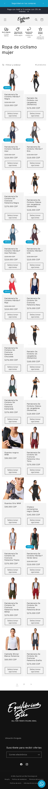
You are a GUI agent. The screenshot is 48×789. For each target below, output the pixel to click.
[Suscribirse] (38, 755)
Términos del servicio (36, 779)
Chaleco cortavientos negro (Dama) (33, 509)
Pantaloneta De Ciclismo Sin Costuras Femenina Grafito (34, 657)
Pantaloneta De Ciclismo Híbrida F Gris (35, 149)
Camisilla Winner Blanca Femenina (11, 655)
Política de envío (15, 783)
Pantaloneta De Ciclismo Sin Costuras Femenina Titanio (11, 556)
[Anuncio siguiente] (43, 3)
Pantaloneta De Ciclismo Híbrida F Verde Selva (35, 555)
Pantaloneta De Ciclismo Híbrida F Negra (12, 96)
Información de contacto (32, 783)
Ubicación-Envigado (13, 738)
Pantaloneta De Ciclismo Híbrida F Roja (12, 300)
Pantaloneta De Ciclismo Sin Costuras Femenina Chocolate (11, 352)
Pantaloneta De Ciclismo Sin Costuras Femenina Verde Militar (11, 607)
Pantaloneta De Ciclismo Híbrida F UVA (35, 251)
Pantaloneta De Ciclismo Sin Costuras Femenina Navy (33, 301)
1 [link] (17, 684)
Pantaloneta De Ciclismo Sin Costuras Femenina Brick (33, 606)
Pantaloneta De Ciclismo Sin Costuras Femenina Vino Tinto (33, 456)
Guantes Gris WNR (12, 503)
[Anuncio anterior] (5, 3)
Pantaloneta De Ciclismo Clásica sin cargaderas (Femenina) (34, 407)
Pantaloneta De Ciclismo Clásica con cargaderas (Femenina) (34, 203)
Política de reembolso (19, 779)
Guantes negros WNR (11, 453)
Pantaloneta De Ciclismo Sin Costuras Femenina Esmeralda (11, 404)
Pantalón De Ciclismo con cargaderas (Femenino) (32, 101)
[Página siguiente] (31, 684)
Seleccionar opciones (12, 114)
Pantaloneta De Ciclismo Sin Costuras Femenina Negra (11, 199)
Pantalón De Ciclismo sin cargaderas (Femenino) (32, 355)
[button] (5, 20)
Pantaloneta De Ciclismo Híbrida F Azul (12, 149)
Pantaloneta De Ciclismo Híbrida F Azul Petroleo (12, 251)
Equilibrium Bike (21, 776)
